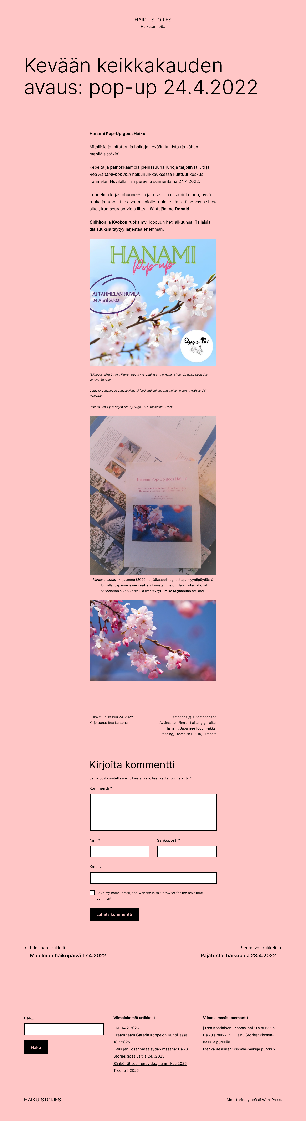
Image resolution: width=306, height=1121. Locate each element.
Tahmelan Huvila (188, 734)
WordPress (271, 1099)
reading (167, 734)
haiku (211, 723)
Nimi (95, 840)
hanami (172, 728)
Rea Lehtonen (118, 723)
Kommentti (101, 788)
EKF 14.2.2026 (126, 1028)
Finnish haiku (188, 723)
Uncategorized (204, 717)
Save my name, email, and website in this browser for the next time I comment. (151, 896)
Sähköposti (168, 840)
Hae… (29, 1018)
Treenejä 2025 (126, 1070)
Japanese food (192, 728)
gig (202, 723)
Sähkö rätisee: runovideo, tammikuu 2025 (150, 1063)
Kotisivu (97, 867)
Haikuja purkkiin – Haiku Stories (230, 1035)
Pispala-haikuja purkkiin (254, 1028)
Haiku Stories (153, 20)
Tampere (209, 734)
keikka (210, 728)
